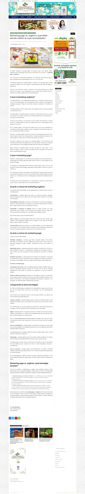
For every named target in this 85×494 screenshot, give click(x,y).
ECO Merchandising (67, 17)
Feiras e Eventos (58, 100)
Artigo (56, 92)
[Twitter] (13, 418)
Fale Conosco (35, 0)
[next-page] (52, 426)
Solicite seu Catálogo (26, 0)
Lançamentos (14, 17)
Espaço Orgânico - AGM (15, 44)
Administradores (17, 408)
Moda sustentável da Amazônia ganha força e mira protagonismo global (31, 440)
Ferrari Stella (73, 492)
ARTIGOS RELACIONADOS (16, 425)
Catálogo (57, 94)
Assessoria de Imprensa (60, 451)
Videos (22, 17)
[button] (74, 17)
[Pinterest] (16, 418)
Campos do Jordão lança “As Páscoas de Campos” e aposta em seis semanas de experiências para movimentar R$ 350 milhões (16, 441)
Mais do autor (25, 425)
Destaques (12, 437)
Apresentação (58, 90)
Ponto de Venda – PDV (60, 108)
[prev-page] (50, 426)
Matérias (29, 17)
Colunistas (57, 96)
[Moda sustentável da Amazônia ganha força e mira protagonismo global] (31, 433)
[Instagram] (72, 1)
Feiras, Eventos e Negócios (40, 17)
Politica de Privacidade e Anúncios (63, 492)
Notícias (57, 106)
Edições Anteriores (54, 17)
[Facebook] (70, 1)
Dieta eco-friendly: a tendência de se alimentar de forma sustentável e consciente (45, 440)
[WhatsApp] (19, 418)
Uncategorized (58, 110)
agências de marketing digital (36, 79)
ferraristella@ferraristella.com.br (17, 481)
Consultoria (57, 457)
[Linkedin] (74, 1)
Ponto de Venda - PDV (60, 467)
